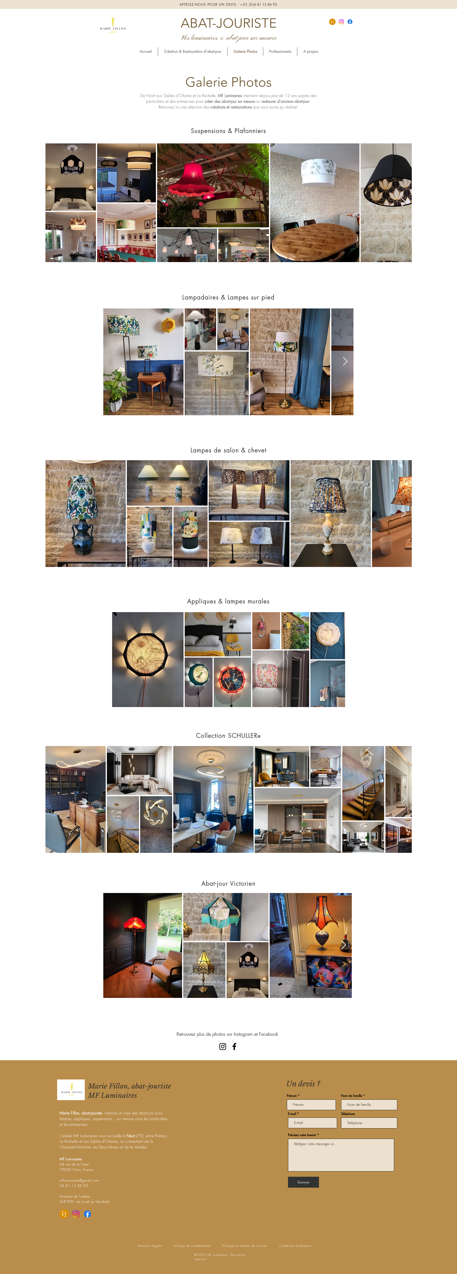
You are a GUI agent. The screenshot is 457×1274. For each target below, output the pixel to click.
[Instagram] (341, 22)
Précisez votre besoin (302, 1135)
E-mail (292, 1113)
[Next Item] (403, 202)
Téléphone (348, 1113)
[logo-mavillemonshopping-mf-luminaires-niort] (332, 22)
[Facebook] (350, 22)
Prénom (292, 1095)
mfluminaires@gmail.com (79, 1180)
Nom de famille (351, 1095)
